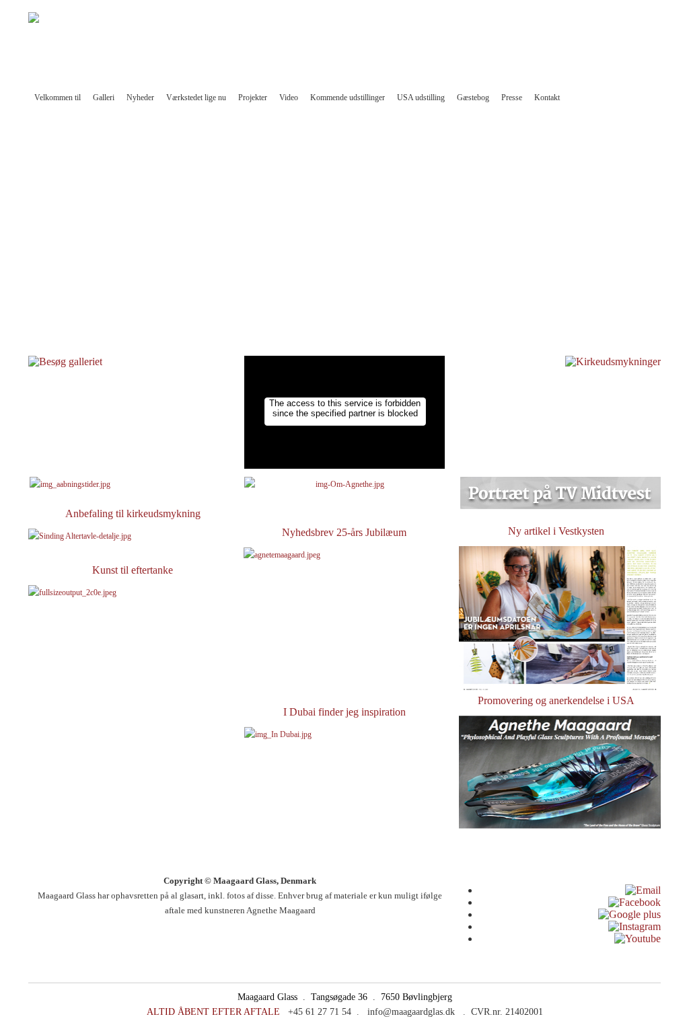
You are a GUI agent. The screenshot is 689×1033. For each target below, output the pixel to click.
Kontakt (547, 97)
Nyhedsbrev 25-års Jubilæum (344, 532)
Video (288, 97)
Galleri (103, 97)
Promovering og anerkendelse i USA (556, 700)
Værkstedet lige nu (196, 97)
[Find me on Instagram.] (634, 926)
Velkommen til (57, 97)
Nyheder (140, 97)
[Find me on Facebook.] (634, 902)
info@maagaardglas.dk (490, 40)
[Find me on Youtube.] (637, 938)
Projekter (252, 97)
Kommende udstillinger (347, 97)
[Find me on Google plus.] (629, 914)
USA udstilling (421, 97)
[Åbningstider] (70, 484)
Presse (511, 97)
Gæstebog (473, 97)
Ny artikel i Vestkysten (556, 531)
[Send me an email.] (643, 890)
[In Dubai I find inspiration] (344, 783)
